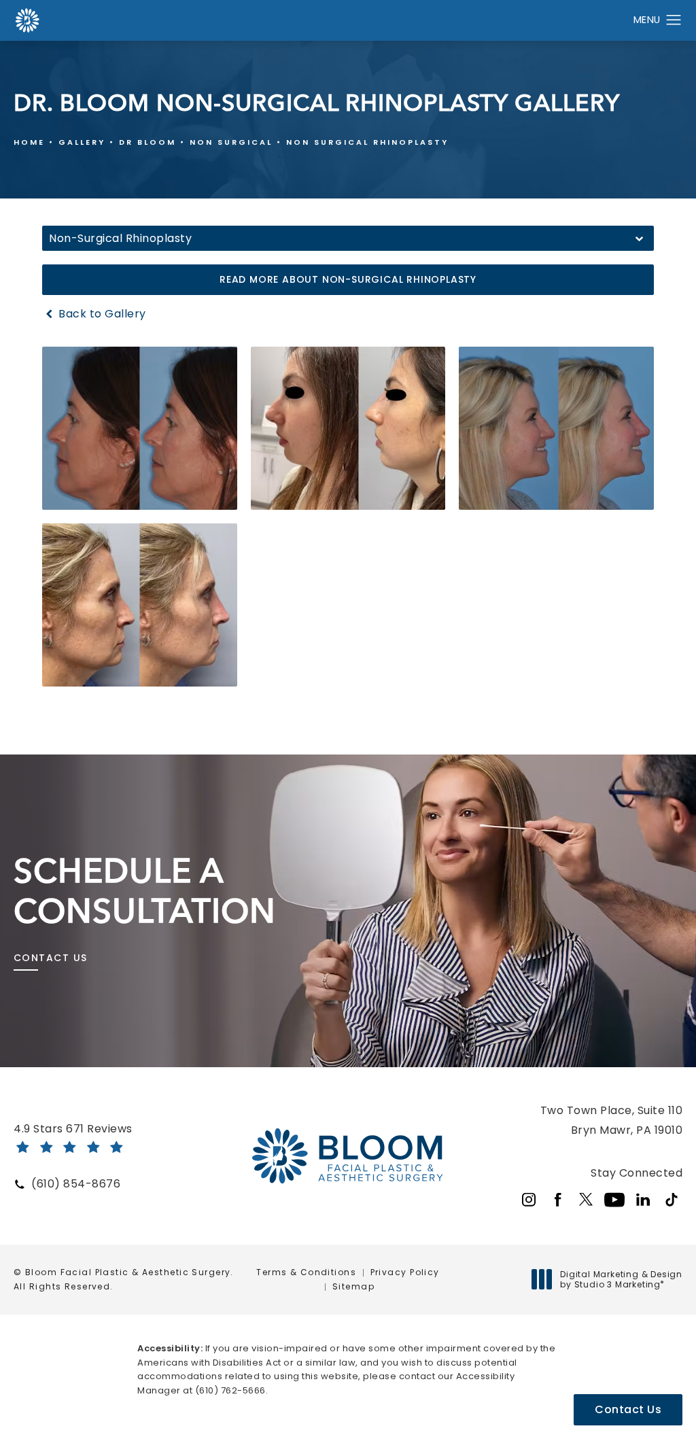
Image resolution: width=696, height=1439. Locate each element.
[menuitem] (529, 1200)
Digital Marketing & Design (620, 1279)
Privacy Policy (405, 1272)
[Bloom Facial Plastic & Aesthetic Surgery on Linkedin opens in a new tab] (643, 1200)
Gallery (81, 142)
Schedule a (145, 891)
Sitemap (353, 1286)
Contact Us (50, 958)
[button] (674, 20)
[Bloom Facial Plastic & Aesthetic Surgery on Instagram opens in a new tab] (529, 1200)
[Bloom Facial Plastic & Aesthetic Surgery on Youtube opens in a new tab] (614, 1200)
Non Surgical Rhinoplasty (367, 142)
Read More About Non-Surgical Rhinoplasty (348, 279)
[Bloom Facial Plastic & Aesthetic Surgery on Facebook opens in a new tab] (557, 1200)
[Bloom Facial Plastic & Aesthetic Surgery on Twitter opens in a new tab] (586, 1200)
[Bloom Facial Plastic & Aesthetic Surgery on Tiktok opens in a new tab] (671, 1200)
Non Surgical (231, 142)
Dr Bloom (147, 142)
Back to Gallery (101, 314)
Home (29, 142)
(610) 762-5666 (230, 1390)
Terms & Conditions (306, 1272)
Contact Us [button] (628, 1409)
